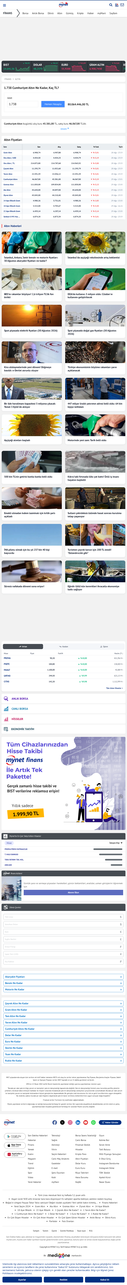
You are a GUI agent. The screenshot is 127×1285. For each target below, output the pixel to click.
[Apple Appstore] (15, 1145)
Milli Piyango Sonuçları (110, 1154)
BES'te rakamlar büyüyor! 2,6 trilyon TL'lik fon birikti (29, 296)
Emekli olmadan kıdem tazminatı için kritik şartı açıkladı (29, 515)
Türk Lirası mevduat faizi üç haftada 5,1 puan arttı (61, 1195)
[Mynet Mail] (122, 4)
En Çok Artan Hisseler (43, 1217)
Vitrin (54, 1149)
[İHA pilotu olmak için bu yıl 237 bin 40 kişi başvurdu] (32, 535)
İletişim (36, 1230)
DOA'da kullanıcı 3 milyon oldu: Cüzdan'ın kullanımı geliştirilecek (90, 296)
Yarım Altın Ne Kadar (16, 1022)
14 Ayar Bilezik (102, 1206)
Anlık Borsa (38, 13)
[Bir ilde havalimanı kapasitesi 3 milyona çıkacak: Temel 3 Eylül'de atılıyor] (32, 389)
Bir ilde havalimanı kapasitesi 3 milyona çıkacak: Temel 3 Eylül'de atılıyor (30, 405)
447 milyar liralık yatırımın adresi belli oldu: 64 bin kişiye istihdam (95, 405)
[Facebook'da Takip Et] (54, 1122)
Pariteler (53, 1221)
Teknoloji (56, 1135)
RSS (90, 1230)
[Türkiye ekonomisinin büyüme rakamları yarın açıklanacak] (95, 352)
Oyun (101, 1135)
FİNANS (7, 13)
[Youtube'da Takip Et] (85, 1122)
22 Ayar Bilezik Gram (12, 211)
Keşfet (78, 1182)
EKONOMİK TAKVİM (22, 729)
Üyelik (54, 1230)
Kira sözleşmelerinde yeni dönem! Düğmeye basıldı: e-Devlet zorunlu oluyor (27, 369)
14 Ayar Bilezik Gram (12, 201)
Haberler (32, 1140)
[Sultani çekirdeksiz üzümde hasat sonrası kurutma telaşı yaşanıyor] (95, 498)
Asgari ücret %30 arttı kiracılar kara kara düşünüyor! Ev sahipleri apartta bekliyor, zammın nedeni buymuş (61, 1199)
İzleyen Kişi (114, 843)
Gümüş (69, 13)
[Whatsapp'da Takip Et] (93, 1122)
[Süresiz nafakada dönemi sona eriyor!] (32, 571)
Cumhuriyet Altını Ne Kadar (20, 1028)
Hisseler (79, 1149)
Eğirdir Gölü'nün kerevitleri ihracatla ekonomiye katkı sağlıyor (93, 588)
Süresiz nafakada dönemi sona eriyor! (24, 586)
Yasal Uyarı (81, 1230)
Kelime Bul (104, 1140)
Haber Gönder (111, 1122)
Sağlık (54, 1140)
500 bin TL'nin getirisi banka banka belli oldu (28, 476)
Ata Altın (7, 190)
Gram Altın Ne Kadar (16, 1009)
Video (30, 1177)
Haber (90, 13)
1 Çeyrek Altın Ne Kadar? (67, 1210)
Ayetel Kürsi (105, 1177)
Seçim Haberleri (59, 1154)
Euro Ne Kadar (13, 1041)
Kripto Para (80, 1154)
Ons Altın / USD (10, 158)
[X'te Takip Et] (62, 1122)
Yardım (45, 1230)
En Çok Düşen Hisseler (18, 1217)
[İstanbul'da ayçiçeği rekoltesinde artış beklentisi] (95, 242)
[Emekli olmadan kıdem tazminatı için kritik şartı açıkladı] (32, 498)
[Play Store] (15, 1136)
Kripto (80, 13)
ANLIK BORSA (20, 698)
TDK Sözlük (104, 1172)
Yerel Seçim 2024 (22, 1206)
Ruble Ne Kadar (13, 1060)
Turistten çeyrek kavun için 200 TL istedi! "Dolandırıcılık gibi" (89, 551)
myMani (101, 13)
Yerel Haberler (34, 1182)
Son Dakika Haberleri (38, 1135)
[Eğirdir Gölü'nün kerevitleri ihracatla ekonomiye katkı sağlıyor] (95, 571)
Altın (59, 13)
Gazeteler (56, 1163)
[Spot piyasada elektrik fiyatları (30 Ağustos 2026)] (32, 315)
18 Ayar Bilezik (25, 1210)
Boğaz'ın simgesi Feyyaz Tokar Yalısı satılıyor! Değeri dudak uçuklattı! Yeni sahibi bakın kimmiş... (51, 1202)
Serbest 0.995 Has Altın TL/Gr (12, 217)
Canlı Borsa (80, 1140)
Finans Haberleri (110, 1202)
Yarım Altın (8, 174)
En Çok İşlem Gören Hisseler (72, 1217)
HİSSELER (17, 719)
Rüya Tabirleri (82, 1172)
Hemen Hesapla (53, 104)
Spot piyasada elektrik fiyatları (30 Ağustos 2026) (30, 330)
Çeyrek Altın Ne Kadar (16, 1003)
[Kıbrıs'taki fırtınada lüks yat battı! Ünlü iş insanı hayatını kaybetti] (95, 462)
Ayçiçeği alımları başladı (17, 440)
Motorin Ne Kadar (14, 989)
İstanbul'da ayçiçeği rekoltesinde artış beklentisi (94, 257)
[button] (4, 5)
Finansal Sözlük (82, 1144)
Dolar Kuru (80, 1163)
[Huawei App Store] (15, 1154)
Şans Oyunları (58, 1172)
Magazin (32, 1158)
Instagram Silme (106, 1168)
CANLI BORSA (20, 709)
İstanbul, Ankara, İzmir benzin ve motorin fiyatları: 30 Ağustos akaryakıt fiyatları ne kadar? (31, 259)
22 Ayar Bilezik (43, 1210)
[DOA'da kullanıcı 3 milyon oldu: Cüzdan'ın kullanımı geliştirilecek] (95, 279)
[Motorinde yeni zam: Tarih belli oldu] (95, 425)
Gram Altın (8, 153)
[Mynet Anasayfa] (63, 4)
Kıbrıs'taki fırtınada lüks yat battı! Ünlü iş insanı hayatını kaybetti (93, 478)
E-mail (55, 1168)
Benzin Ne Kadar (14, 983)
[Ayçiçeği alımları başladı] (32, 425)
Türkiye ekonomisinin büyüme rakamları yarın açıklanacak (92, 369)
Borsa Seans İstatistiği (85, 1135)
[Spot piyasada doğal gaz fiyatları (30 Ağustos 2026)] (95, 315)
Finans (31, 1144)
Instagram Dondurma (109, 1163)
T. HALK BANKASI (11, 854)
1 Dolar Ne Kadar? (56, 1213)
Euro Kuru (80, 1168)
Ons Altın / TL (9, 163)
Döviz (51, 13)
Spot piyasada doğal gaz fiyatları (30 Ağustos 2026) (92, 332)
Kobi (54, 1177)
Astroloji (56, 1144)
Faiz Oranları (68, 1221)
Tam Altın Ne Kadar (15, 1016)
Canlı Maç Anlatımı (60, 1158)
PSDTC (7, 664)
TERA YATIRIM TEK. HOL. (14, 859)
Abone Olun (73, 892)
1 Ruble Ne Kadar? (100, 1213)
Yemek (31, 1149)
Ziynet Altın (8, 195)
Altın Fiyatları (81, 1158)
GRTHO (7, 676)
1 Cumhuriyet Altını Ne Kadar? (29, 1213)
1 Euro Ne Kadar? (78, 1213)
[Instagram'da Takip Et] (70, 1122)
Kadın (30, 1154)
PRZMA (7, 658)
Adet (9, 97)
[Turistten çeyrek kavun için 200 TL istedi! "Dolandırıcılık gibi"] (95, 535)
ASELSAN (8, 865)
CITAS (6, 681)
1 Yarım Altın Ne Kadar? (94, 1210)
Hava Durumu (81, 1177)
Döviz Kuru (110, 1217)
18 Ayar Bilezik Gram (12, 206)
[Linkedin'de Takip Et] (78, 1122)
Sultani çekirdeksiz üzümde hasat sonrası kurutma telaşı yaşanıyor (94, 515)
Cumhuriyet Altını (11, 179)
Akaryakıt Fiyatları (15, 976)
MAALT (7, 670)
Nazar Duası (104, 1182)
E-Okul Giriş (105, 1158)
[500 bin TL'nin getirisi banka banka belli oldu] (32, 462)
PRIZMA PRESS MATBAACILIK (16, 849)
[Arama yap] (111, 5)
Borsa (25, 13)
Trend (30, 1163)
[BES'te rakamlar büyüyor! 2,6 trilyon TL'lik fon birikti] (32, 279)
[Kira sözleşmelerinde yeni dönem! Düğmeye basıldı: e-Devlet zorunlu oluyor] (32, 352)
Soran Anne (104, 1144)
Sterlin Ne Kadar (14, 1047)
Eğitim (31, 1168)
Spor (30, 1172)
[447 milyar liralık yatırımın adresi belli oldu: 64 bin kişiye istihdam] (95, 389)
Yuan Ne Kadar (13, 1054)
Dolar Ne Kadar (13, 1035)
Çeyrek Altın (8, 169)
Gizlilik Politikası (67, 1230)
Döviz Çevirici (15, 907)
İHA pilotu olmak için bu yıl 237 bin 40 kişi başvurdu (27, 551)
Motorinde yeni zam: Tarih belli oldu (87, 440)
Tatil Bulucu (104, 1149)
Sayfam (113, 13)
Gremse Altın (9, 184)
